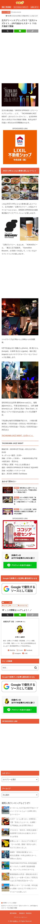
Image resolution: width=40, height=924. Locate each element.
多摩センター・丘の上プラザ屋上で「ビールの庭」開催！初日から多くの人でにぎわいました (23, 844)
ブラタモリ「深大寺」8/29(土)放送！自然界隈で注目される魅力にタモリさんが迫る (24, 833)
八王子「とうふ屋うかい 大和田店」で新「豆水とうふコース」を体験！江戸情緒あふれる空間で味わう (23, 822)
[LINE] (24, 653)
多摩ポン (16, 921)
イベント (13, 605)
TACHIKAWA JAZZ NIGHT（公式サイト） (18, 435)
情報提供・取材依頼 (25, 913)
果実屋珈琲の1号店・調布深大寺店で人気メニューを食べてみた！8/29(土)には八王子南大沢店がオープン (24, 877)
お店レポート (34, 7)
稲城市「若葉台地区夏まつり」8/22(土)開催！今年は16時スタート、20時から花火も (24, 855)
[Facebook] (28, 650)
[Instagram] (16, 653)
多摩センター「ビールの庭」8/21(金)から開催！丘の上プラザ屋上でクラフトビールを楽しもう (24, 888)
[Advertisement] (20, 57)
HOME (5, 902)
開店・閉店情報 (6, 7)
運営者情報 (13, 913)
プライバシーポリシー (20, 917)
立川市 (6, 605)
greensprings (23, 605)
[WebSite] (11, 650)
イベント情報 (6, 12)
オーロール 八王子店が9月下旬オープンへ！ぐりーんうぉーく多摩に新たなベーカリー (24, 811)
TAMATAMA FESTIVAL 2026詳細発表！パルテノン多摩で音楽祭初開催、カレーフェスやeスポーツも (23, 866)
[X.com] (20, 650)
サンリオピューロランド (21, 7)
